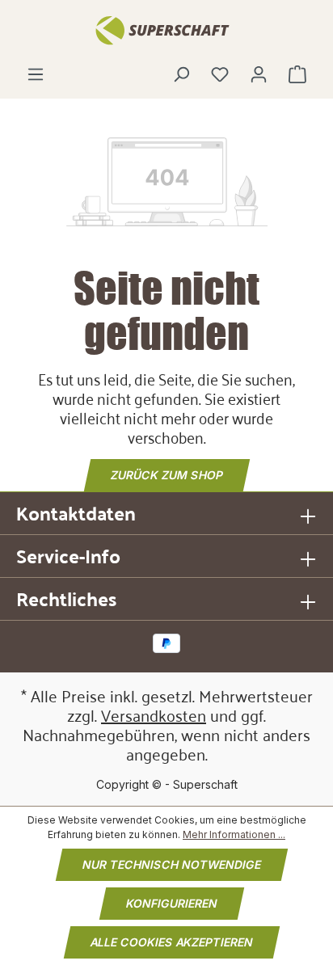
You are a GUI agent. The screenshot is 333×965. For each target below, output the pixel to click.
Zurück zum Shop (167, 475)
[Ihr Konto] (258, 74)
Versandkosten (153, 714)
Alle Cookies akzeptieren (172, 942)
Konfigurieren (171, 903)
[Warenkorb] (297, 74)
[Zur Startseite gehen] (166, 29)
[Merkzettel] (219, 74)
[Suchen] (181, 74)
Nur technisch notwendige (172, 864)
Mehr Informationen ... (234, 834)
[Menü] (35, 74)
